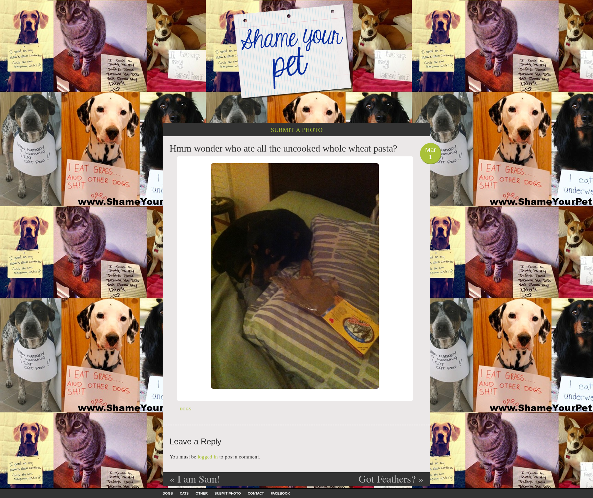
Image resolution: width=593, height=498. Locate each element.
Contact (256, 493)
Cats (184, 493)
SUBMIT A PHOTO (297, 129)
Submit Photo (227, 493)
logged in (208, 456)
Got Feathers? (391, 478)
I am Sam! (195, 478)
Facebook (280, 493)
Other (202, 493)
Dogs (185, 409)
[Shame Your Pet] (296, 51)
